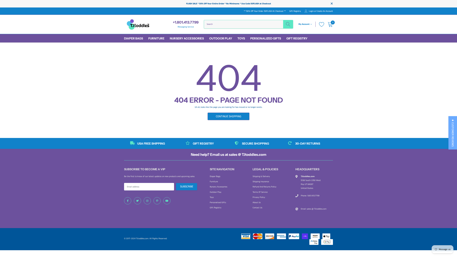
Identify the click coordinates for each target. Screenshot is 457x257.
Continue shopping (228, 116)
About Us (257, 202)
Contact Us (257, 207)
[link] (127, 200)
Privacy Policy (259, 197)
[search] (288, 24)
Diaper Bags (133, 38)
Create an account (325, 11)
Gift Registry (295, 11)
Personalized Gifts (265, 38)
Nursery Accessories (187, 38)
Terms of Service (260, 192)
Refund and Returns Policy (264, 186)
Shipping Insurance (261, 181)
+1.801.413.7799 (186, 22)
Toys (241, 38)
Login (311, 11)
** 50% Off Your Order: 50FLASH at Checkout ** (265, 11)
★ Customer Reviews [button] (453, 133)
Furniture (156, 38)
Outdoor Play (220, 38)
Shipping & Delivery (261, 176)
